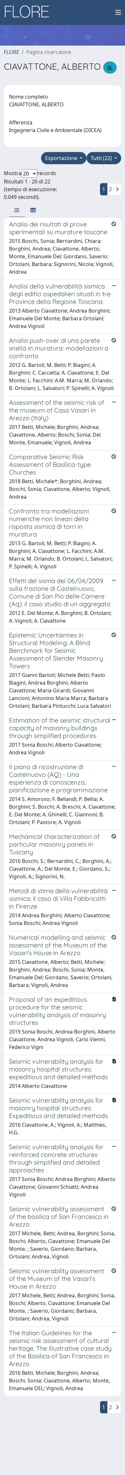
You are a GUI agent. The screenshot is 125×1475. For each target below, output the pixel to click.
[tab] (17, 210)
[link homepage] (29, 12)
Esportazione (62, 158)
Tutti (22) (102, 158)
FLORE (11, 52)
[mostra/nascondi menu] (118, 12)
